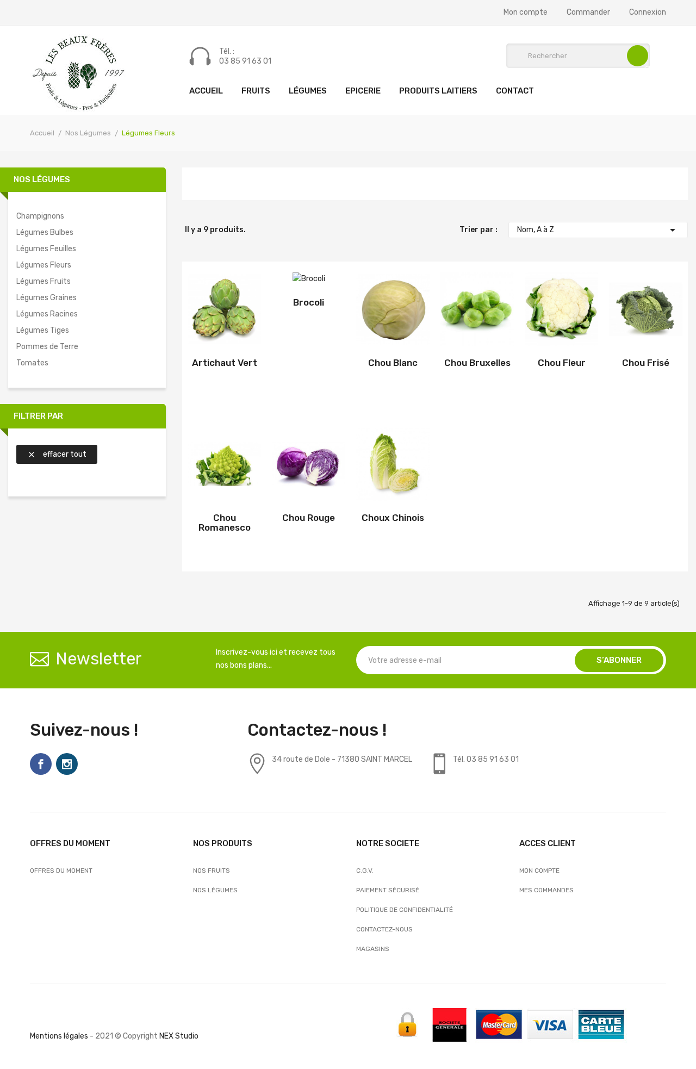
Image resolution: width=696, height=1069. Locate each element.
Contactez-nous (384, 929)
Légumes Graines (46, 297)
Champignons (40, 216)
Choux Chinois (393, 518)
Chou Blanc (393, 363)
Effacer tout (56, 454)
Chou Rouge (308, 518)
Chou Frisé (645, 363)
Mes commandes (546, 890)
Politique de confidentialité (404, 909)
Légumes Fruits (43, 281)
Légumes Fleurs (43, 265)
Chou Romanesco (224, 522)
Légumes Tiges (42, 330)
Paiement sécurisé (387, 890)
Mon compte (526, 12)
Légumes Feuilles (46, 248)
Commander (588, 12)
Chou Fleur (562, 363)
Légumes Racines (47, 314)
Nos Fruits (211, 870)
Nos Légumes (42, 179)
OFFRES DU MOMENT (61, 870)
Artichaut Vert (224, 363)
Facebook (41, 764)
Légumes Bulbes (44, 232)
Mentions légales (59, 1036)
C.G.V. (365, 870)
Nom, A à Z (598, 230)
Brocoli (308, 302)
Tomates (32, 363)
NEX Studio (178, 1036)
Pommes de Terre (47, 346)
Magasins (372, 949)
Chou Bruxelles (477, 363)
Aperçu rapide (229, 311)
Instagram (67, 764)
